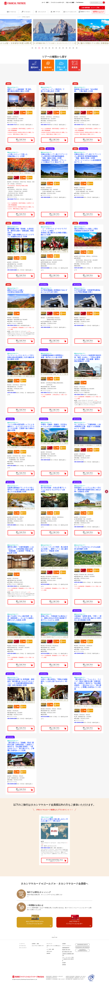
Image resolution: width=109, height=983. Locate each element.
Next (106, 33)
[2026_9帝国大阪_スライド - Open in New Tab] (54, 32)
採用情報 (64, 964)
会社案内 (64, 962)
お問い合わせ (49, 951)
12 (70, 48)
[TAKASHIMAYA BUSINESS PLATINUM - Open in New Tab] (82, 950)
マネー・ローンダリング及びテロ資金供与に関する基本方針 (68, 959)
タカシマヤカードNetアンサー (38, 945)
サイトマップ (49, 943)
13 (73, 48)
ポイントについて (22, 947)
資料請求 (48, 953)
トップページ (22, 943)
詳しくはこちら (21, 140)
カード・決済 (45, 2)
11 (66, 48)
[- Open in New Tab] (91, 980)
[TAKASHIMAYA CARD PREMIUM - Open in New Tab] (82, 947)
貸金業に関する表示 (66, 949)
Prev (3, 33)
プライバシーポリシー (66, 945)
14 (76, 48)
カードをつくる (22, 945)
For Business (79, 2)
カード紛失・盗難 (50, 949)
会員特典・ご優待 (35, 943)
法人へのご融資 (70, 2)
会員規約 (64, 943)
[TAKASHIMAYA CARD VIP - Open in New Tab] (82, 945)
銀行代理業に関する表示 (67, 951)
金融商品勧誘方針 (65, 947)
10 (63, 48)
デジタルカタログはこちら (54, 860)
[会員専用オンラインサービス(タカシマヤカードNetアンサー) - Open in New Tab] (98, 12)
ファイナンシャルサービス (57, 2)
